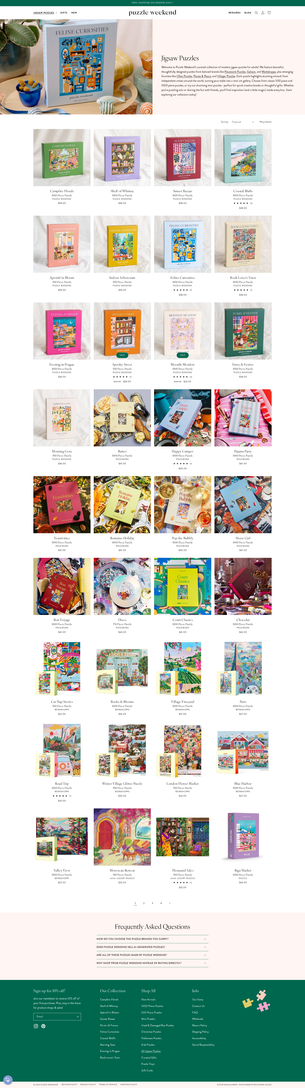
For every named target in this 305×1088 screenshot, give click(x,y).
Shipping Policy (200, 1032)
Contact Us (198, 1006)
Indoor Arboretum (122, 277)
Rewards (235, 12)
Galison (251, 72)
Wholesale (197, 1019)
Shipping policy (128, 1084)
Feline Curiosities (182, 277)
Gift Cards (147, 1070)
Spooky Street (122, 364)
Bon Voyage (62, 620)
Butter (122, 451)
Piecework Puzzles (234, 72)
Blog (247, 12)
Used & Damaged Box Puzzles (157, 1025)
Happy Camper (182, 451)
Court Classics (183, 620)
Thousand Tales (182, 870)
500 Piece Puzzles (151, 1012)
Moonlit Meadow (183, 364)
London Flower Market (183, 783)
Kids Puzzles (148, 1045)
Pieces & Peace (202, 76)
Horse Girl (243, 538)
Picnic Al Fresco (109, 1025)
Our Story (197, 999)
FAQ (195, 1012)
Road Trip (62, 783)
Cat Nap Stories (62, 702)
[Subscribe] (77, 1016)
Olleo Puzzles (184, 76)
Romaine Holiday (122, 538)
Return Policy (199, 1025)
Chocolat (243, 620)
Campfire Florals (62, 191)
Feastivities (62, 538)
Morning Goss (62, 451)
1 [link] (135, 903)
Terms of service (108, 1084)
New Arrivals (148, 999)
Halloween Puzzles (151, 1038)
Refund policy (69, 1084)
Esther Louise (264, 1085)
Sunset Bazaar (182, 191)
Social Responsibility (203, 1045)
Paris (243, 702)
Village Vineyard (182, 702)
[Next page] (169, 903)
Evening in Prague (62, 364)
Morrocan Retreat (122, 870)
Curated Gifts (148, 1057)
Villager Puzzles (226, 76)
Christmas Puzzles (151, 1032)
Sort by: (225, 122)
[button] (44, 12)
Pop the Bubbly (182, 538)
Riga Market (243, 870)
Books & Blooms (122, 702)
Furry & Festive (243, 364)
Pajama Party (243, 451)
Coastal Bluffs (243, 191)
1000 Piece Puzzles (152, 1006)
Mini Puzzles (148, 1019)
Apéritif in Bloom (62, 277)
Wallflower (230, 1085)
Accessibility (199, 1038)
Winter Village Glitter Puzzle (122, 783)
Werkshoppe (269, 72)
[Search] (256, 13)
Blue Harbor (243, 783)
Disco (122, 620)
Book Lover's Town (243, 277)
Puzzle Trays (147, 1064)
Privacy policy (88, 1084)
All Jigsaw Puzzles (151, 1051)
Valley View (62, 870)
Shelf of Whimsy (122, 191)
